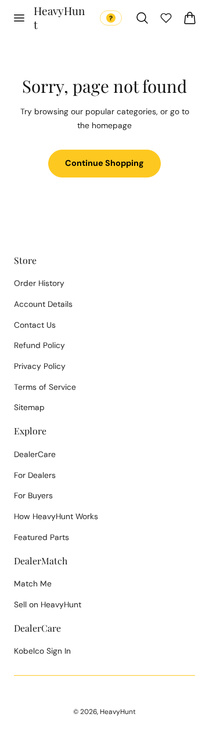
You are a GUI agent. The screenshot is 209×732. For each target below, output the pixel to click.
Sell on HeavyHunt (47, 604)
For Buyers (33, 495)
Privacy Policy (40, 366)
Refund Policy (39, 345)
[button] (18, 18)
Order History (39, 283)
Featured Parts (41, 537)
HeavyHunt (118, 711)
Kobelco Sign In (42, 651)
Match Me (33, 583)
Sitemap (29, 407)
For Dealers (35, 475)
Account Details (43, 304)
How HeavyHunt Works (56, 516)
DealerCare (35, 454)
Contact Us (35, 325)
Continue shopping (104, 163)
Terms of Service (45, 387)
